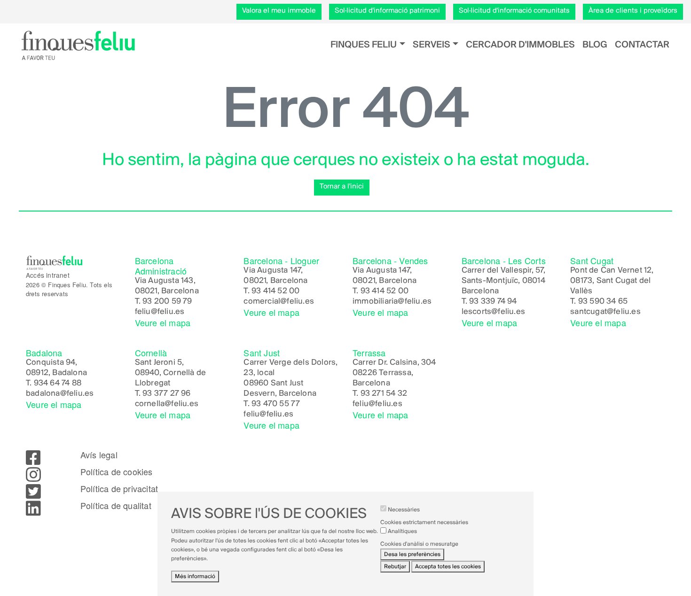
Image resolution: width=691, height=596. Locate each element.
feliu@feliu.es (160, 312)
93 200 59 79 (167, 302)
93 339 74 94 (493, 302)
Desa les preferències (412, 555)
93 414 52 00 (275, 291)
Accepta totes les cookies (448, 567)
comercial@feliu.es (278, 302)
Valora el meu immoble (279, 11)
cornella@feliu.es (166, 404)
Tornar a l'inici (342, 186)
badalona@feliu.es (60, 394)
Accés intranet (48, 275)
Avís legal (99, 455)
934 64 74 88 (57, 383)
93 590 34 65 (603, 302)
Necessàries (404, 510)
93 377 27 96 (166, 394)
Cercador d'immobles (520, 45)
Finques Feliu (363, 45)
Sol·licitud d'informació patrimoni (387, 11)
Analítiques (402, 531)
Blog (594, 45)
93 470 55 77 (275, 404)
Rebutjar (395, 567)
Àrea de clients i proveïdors (633, 11)
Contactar (642, 45)
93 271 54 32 (384, 394)
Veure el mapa (163, 322)
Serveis (431, 45)
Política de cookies (116, 472)
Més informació (195, 576)
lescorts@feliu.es (493, 312)
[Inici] (78, 45)
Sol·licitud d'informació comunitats (514, 11)
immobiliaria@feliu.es (392, 302)
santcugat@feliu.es (605, 312)
